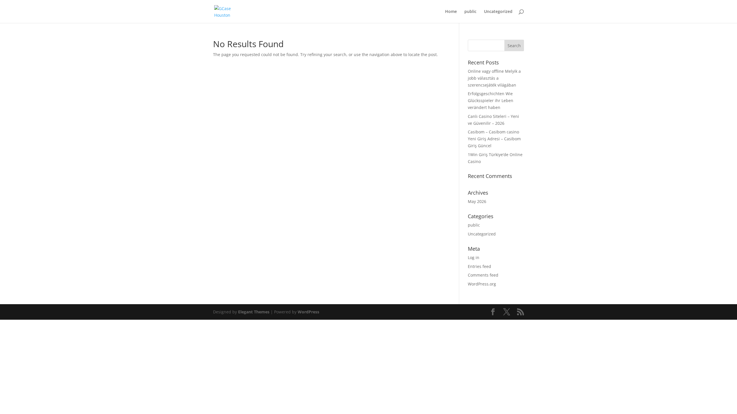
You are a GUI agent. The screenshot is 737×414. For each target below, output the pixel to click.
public (470, 11)
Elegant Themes (253, 312)
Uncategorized (498, 11)
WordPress (308, 312)
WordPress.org (482, 284)
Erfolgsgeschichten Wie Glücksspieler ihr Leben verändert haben (490, 100)
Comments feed (483, 275)
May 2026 (477, 201)
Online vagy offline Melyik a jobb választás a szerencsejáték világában (494, 78)
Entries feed (479, 266)
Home (451, 11)
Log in (473, 257)
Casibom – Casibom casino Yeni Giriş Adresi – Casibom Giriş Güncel (494, 138)
